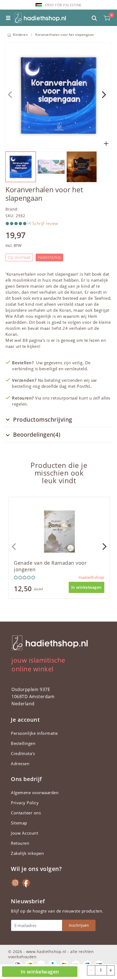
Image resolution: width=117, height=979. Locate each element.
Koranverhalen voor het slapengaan (64, 34)
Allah (19, 316)
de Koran (73, 292)
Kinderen (20, 34)
